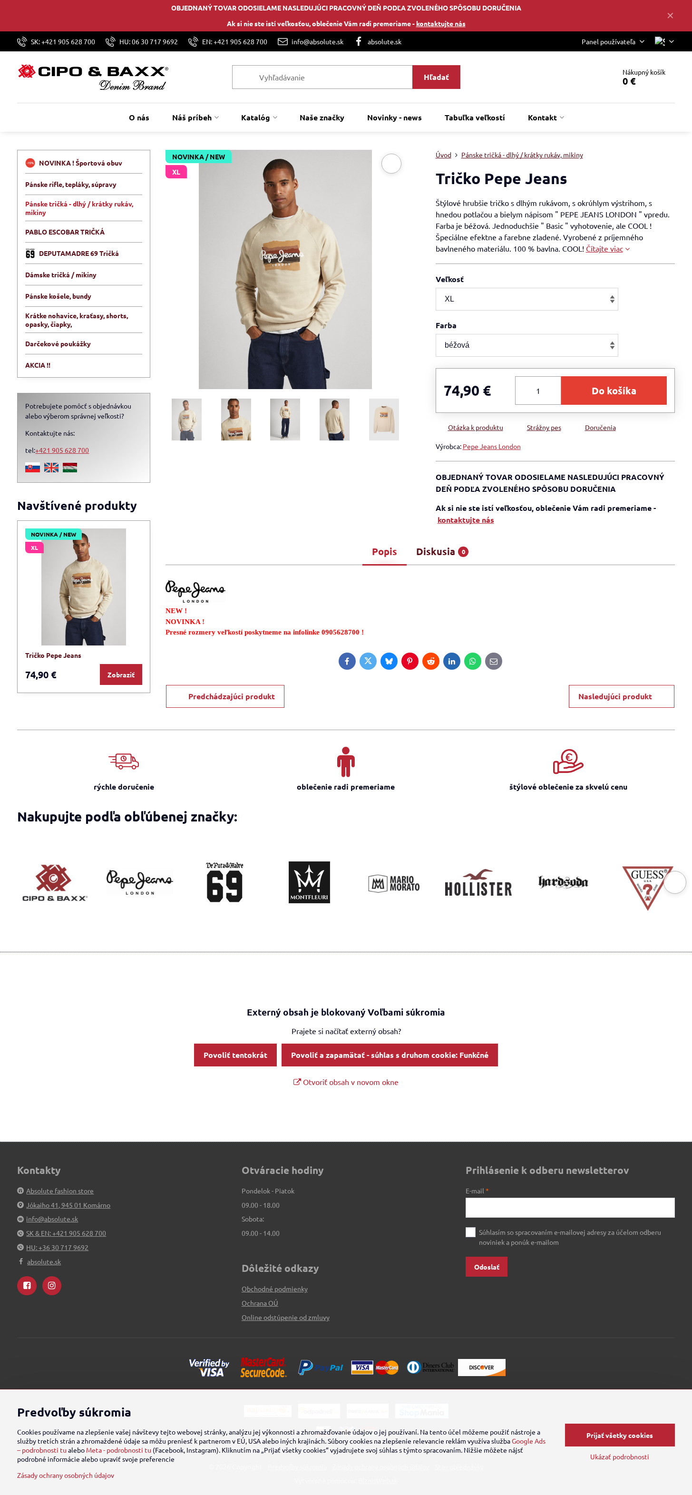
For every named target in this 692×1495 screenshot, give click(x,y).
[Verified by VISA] (209, 1366)
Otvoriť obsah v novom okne (350, 1081)
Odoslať (486, 1266)
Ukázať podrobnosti (619, 1456)
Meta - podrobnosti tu (118, 1450)
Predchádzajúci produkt (231, 696)
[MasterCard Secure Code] (263, 1366)
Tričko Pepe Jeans (53, 655)
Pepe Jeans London (492, 446)
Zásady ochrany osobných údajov (65, 1475)
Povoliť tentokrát (235, 1055)
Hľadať (436, 77)
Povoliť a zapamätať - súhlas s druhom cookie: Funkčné (389, 1055)
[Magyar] (70, 469)
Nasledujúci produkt (615, 696)
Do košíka (614, 390)
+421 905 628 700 (62, 450)
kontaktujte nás (441, 23)
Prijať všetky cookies (619, 1435)
